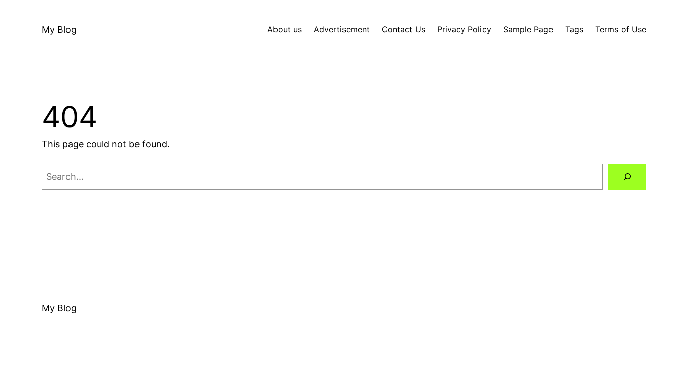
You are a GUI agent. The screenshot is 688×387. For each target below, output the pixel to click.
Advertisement (342, 29)
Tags (574, 29)
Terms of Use (620, 29)
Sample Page (528, 29)
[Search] (627, 177)
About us (284, 29)
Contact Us (403, 29)
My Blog (59, 29)
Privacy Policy (464, 29)
